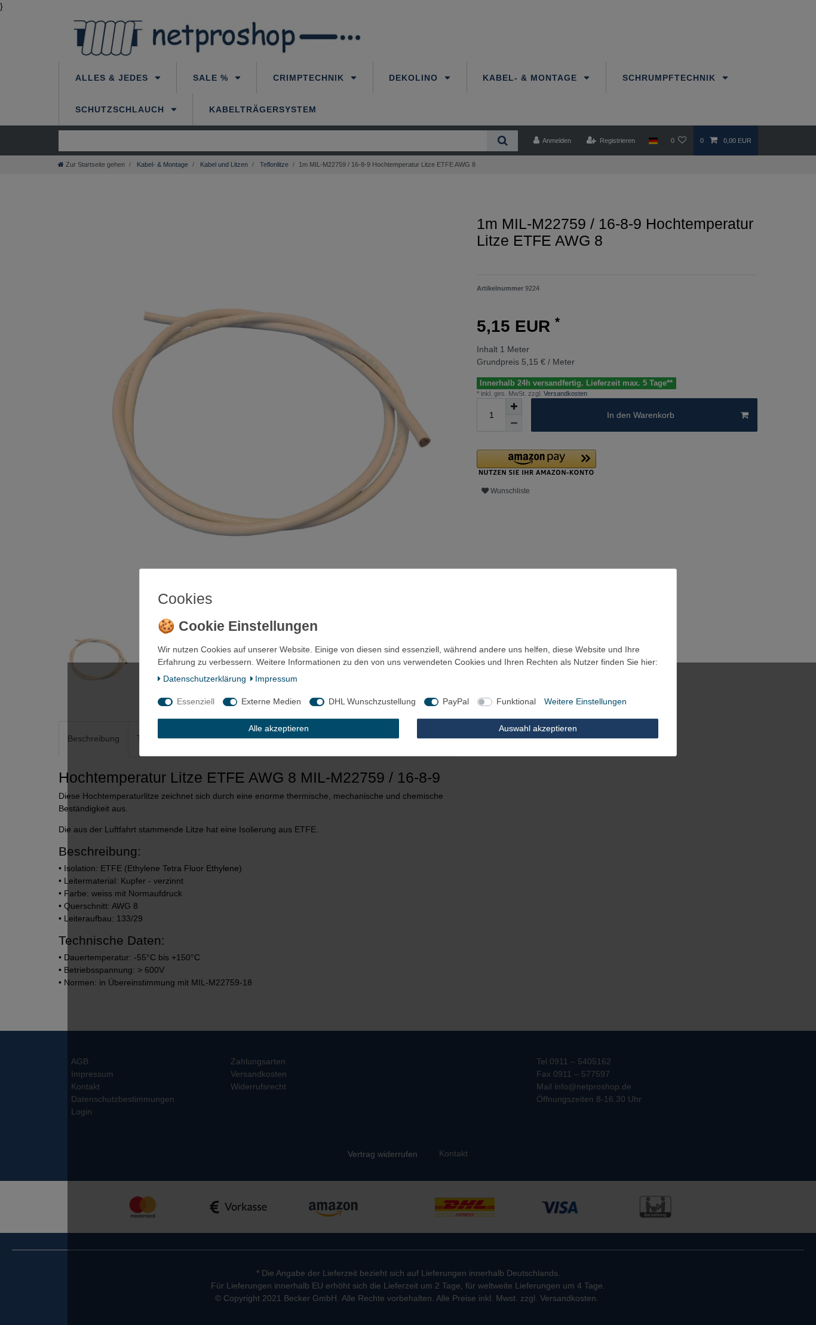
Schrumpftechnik (670, 78)
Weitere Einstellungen (585, 701)
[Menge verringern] (513, 423)
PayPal (456, 701)
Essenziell (195, 701)
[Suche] (502, 140)
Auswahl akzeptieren (538, 728)
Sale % (212, 78)
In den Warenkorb (640, 415)
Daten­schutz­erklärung (204, 678)
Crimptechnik (310, 78)
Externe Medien (271, 701)
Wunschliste (509, 491)
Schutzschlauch (121, 109)
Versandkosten (564, 393)
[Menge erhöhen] (513, 406)
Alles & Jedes (113, 78)
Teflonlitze (273, 164)
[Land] (653, 140)
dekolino (415, 78)
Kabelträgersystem (263, 109)
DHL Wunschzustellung (372, 701)
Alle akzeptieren (279, 728)
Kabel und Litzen (223, 164)
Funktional (516, 701)
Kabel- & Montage (531, 78)
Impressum (276, 678)
